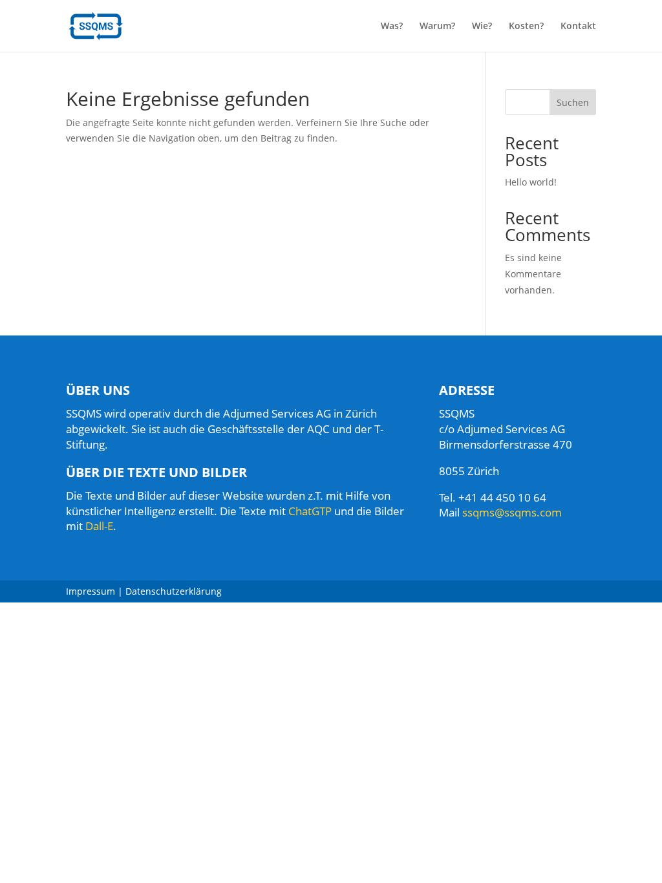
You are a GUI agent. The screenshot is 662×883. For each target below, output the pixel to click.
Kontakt (578, 26)
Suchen (573, 102)
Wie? (482, 26)
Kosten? (526, 26)
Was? (392, 26)
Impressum (90, 591)
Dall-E (99, 525)
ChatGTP (310, 511)
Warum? (437, 26)
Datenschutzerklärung (173, 591)
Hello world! (531, 182)
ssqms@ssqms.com (512, 512)
